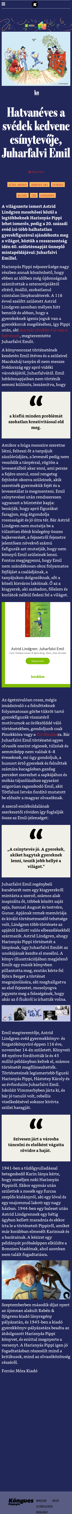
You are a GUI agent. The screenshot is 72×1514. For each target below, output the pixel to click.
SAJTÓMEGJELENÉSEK (44, 1506)
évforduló (57, 185)
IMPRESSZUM (41, 1501)
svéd (33, 196)
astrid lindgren (18, 185)
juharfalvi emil (39, 185)
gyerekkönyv (47, 196)
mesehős (22, 196)
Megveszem (37, 661)
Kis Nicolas (47, 735)
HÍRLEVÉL (55, 1501)
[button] (3, 4)
